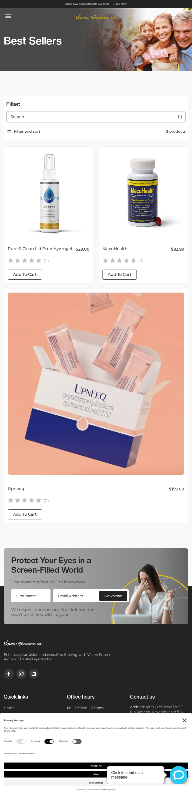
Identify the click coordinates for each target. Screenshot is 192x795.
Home (9, 708)
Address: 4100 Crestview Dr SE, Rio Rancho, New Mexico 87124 (157, 709)
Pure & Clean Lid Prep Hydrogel (40, 248)
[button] (165, 16)
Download (113, 596)
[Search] (180, 116)
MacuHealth (115, 248)
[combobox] (96, 116)
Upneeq (16, 488)
